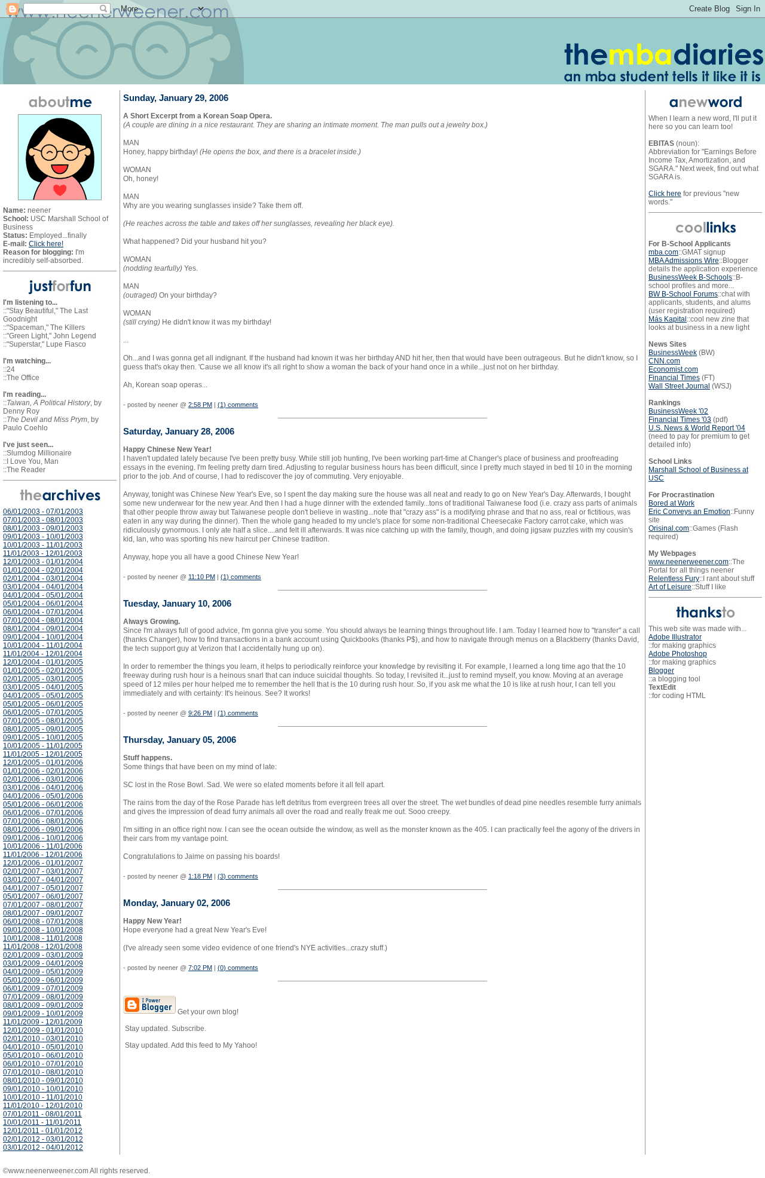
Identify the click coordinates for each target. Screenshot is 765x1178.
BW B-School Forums (683, 294)
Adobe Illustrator (675, 637)
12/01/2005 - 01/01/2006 (43, 762)
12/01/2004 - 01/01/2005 (43, 662)
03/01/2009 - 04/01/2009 (43, 963)
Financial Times (674, 378)
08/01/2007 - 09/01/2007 (43, 913)
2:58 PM (200, 404)
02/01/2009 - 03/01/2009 (43, 955)
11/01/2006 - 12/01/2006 (42, 854)
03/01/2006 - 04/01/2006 (43, 788)
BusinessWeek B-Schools (690, 277)
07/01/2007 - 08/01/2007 (43, 905)
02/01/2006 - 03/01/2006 (43, 779)
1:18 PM (200, 876)
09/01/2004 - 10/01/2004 (43, 637)
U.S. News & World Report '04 (696, 428)
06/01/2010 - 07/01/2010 (43, 1064)
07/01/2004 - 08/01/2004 (43, 620)
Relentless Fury (673, 578)
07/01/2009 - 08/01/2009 (43, 997)
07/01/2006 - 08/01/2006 (43, 821)
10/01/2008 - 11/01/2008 (42, 938)
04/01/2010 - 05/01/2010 (43, 1047)
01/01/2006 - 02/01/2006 (43, 771)
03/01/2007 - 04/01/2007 (43, 880)
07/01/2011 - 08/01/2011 (42, 1114)
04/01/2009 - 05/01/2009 (43, 972)
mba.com (663, 252)
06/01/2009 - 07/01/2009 (43, 988)
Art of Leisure (669, 587)
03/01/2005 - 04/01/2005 (43, 687)
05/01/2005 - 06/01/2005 (43, 704)
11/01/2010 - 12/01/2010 (42, 1105)
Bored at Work (671, 503)
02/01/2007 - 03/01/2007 (43, 871)
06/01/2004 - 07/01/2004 (43, 612)
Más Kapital (667, 319)
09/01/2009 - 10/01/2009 (43, 1013)
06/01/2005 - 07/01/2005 (43, 712)
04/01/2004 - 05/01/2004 (43, 595)
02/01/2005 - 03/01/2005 (43, 679)
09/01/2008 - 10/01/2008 (43, 930)
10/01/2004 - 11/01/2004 (42, 645)
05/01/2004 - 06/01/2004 (43, 603)
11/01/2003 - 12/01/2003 (42, 553)
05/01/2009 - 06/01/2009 (43, 980)
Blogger (661, 670)
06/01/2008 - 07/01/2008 (43, 921)
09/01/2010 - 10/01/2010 (43, 1089)
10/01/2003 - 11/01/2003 (42, 545)
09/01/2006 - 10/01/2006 (43, 838)
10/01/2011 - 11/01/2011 (42, 1122)
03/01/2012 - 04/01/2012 (43, 1147)
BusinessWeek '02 (678, 411)
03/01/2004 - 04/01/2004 (43, 587)
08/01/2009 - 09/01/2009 (43, 1005)
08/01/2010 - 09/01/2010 (43, 1080)
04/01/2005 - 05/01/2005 (43, 695)
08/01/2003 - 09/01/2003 (43, 528)
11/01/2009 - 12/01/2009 (42, 1022)
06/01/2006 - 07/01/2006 (43, 813)
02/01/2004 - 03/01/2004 (43, 578)
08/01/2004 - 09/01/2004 (43, 629)
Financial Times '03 (679, 419)
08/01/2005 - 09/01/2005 (43, 729)
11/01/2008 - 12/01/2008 (42, 947)
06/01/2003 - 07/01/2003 (43, 511)
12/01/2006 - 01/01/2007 (43, 863)
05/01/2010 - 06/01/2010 (43, 1055)
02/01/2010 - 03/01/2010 (43, 1039)
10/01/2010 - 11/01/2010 (42, 1097)
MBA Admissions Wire (683, 260)
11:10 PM (201, 576)
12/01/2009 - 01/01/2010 (43, 1030)
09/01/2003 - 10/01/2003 (43, 537)
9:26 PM (200, 713)
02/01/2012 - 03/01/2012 (43, 1139)
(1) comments (238, 404)
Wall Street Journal (679, 386)
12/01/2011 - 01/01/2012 (42, 1131)
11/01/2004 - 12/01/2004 (42, 654)
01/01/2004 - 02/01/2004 (43, 570)
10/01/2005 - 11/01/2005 (42, 746)
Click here (664, 193)
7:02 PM (200, 967)
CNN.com (664, 361)
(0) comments (238, 967)
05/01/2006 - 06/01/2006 (43, 804)
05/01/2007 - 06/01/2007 (43, 896)
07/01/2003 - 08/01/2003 (43, 520)
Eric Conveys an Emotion (689, 511)
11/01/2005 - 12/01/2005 (42, 754)
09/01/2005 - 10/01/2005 (43, 737)
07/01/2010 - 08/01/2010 (43, 1072)
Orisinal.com (668, 528)
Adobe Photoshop (677, 654)
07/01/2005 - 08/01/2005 (43, 721)
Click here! (46, 244)
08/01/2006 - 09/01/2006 (43, 829)
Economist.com (673, 369)
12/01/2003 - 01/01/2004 (43, 562)
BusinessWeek (672, 352)
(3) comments (238, 876)
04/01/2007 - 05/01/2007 (43, 888)
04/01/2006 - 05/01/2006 (43, 796)
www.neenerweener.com (688, 562)
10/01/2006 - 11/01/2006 (42, 846)
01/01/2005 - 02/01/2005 (43, 670)
